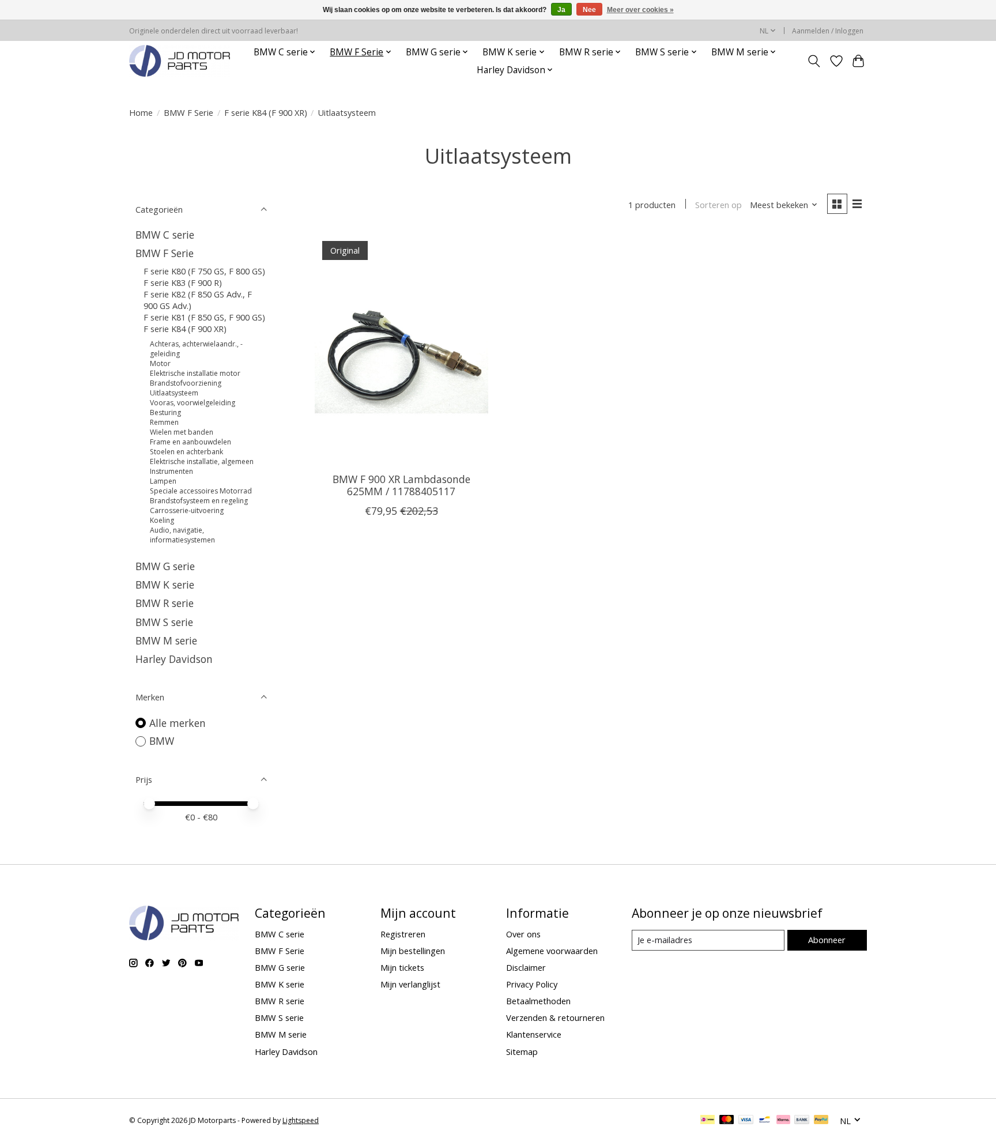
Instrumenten (171, 471)
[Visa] (745, 1120)
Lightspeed (300, 1120)
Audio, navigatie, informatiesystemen (182, 535)
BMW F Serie (188, 112)
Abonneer (827, 939)
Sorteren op (718, 204)
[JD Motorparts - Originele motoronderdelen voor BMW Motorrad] (179, 61)
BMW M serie (166, 640)
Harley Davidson (174, 659)
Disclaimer (526, 967)
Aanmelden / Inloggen (827, 31)
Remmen (164, 422)
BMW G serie (165, 566)
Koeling (162, 520)
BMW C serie (164, 235)
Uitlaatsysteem (174, 393)
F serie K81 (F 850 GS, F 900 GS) (204, 317)
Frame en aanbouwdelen (190, 442)
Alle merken (177, 723)
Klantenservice (533, 1034)
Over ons (523, 934)
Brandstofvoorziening (185, 383)
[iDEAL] (707, 1120)
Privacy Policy (531, 984)
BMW (161, 741)
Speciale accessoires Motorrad (201, 491)
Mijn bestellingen (412, 950)
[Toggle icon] (814, 61)
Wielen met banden (181, 432)
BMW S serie (164, 622)
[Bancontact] (764, 1120)
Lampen (163, 481)
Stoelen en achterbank (186, 452)
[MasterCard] (726, 1120)
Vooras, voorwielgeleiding (192, 403)
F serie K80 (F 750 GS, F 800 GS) (204, 271)
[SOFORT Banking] (783, 1120)
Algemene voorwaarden (552, 950)
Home (141, 112)
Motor (160, 363)
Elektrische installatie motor (195, 373)
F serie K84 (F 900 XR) (265, 112)
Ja (561, 10)
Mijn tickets (402, 967)
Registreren (402, 934)
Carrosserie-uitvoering (187, 510)
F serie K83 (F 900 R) (183, 282)
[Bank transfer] (801, 1120)
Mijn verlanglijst (410, 984)
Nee (589, 10)
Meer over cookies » (640, 10)
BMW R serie (164, 603)
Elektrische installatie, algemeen (202, 461)
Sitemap (522, 1051)
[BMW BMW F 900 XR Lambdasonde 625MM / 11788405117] (401, 348)
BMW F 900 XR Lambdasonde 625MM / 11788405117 (401, 485)
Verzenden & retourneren (555, 1017)
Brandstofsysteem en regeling (199, 501)
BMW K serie (164, 584)
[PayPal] (821, 1120)
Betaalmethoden (538, 1001)
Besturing (165, 412)
